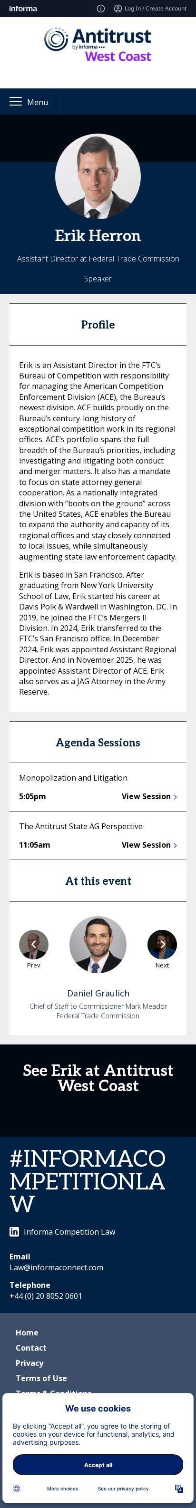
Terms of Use (41, 1378)
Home (27, 1332)
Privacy (29, 1363)
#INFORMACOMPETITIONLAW (88, 1182)
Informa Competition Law (69, 1232)
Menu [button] (37, 102)
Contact (31, 1348)
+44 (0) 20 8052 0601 (46, 1296)
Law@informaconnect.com (56, 1267)
